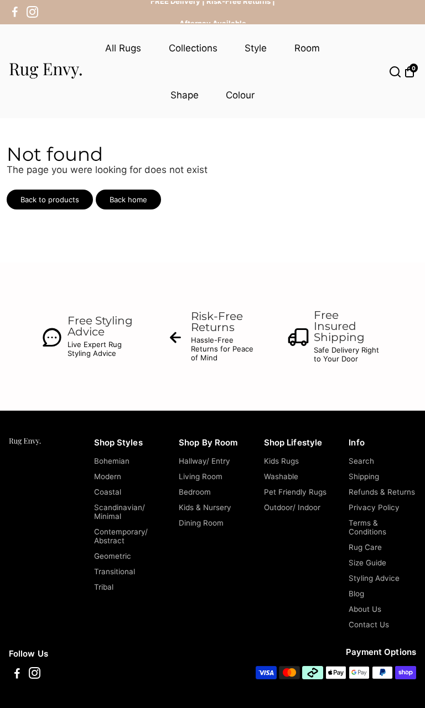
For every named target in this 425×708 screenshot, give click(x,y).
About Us (365, 609)
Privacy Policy (374, 507)
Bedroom (195, 491)
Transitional (114, 571)
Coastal (107, 491)
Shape (184, 95)
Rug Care (365, 547)
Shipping (364, 476)
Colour (240, 95)
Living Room (200, 476)
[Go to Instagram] (32, 12)
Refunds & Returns (382, 491)
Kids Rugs (281, 461)
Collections (193, 48)
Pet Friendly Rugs (295, 491)
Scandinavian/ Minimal (119, 512)
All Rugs (123, 48)
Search (361, 461)
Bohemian (111, 461)
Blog (356, 593)
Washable (281, 476)
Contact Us (369, 624)
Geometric (112, 556)
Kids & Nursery (205, 507)
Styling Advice (374, 578)
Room (307, 48)
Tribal (103, 587)
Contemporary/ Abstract (121, 536)
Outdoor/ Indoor (292, 507)
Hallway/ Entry (204, 461)
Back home (128, 199)
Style (256, 48)
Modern (107, 476)
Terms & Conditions (367, 527)
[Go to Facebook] (15, 12)
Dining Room (201, 522)
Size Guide (367, 562)
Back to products (49, 199)
